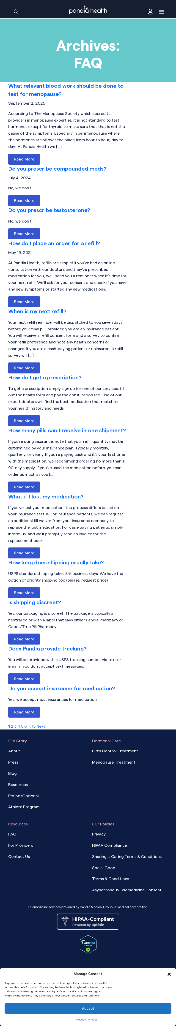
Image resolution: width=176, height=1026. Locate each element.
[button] (169, 974)
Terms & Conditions (110, 878)
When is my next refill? (37, 311)
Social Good (103, 867)
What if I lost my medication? (46, 496)
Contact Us (19, 856)
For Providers (20, 845)
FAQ (12, 834)
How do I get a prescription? (45, 377)
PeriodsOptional (23, 796)
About (14, 751)
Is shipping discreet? (34, 602)
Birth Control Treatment (115, 751)
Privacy (81, 1019)
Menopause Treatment (113, 762)
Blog (12, 773)
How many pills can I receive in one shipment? (67, 430)
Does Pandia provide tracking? (47, 648)
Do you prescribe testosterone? (49, 210)
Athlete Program (24, 807)
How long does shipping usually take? (56, 562)
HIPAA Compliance (109, 845)
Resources (18, 784)
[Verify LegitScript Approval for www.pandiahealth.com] (88, 944)
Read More (24, 159)
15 (34, 726)
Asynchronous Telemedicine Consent (127, 890)
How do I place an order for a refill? (54, 243)
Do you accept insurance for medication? (61, 688)
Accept (88, 1008)
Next (40, 726)
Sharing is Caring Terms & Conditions (127, 856)
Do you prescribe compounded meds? (57, 169)
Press (13, 762)
